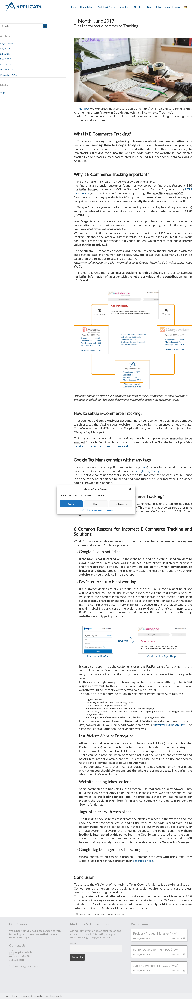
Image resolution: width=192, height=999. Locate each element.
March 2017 (6, 69)
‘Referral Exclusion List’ (169, 725)
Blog (149, 6)
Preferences (121, 503)
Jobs (158, 6)
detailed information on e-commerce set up (103, 446)
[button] (130, 489)
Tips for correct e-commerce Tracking (106, 25)
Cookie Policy (84, 510)
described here (143, 860)
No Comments (117, 914)
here (144, 467)
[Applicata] (23, 3)
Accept (71, 503)
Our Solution (86, 6)
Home (73, 6)
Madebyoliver (58, 996)
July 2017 (5, 48)
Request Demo (172, 6)
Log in (3, 92)
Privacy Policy (9, 996)
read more (177, 938)
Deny (96, 503)
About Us (138, 6)
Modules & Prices (106, 6)
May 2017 (5, 59)
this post (83, 108)
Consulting (124, 6)
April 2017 (5, 64)
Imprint (110, 510)
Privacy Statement (98, 510)
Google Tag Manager (148, 471)
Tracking (101, 914)
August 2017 (6, 43)
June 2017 (5, 53)
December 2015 (8, 74)
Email (73, 943)
